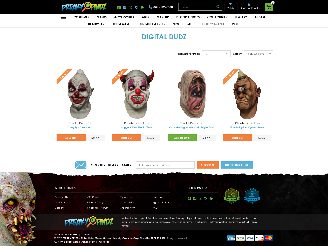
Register (255, 7)
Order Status (127, 202)
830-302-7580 (163, 7)
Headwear (96, 24)
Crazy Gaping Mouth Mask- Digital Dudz (192, 127)
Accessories (124, 17)
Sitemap (87, 234)
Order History (127, 207)
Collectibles (217, 17)
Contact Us (61, 197)
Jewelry (241, 17)
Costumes (81, 17)
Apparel (261, 17)
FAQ (155, 207)
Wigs (145, 17)
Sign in (244, 7)
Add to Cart (182, 137)
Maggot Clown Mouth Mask (136, 127)
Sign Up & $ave (161, 202)
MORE (235, 24)
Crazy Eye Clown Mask (81, 127)
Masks (102, 17)
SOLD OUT (71, 137)
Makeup (163, 17)
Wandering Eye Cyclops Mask (247, 127)
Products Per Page (188, 53)
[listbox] (216, 53)
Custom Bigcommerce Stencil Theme (75, 241)
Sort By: (237, 53)
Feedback (159, 197)
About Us (60, 202)
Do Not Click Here (236, 164)
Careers (59, 207)
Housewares (121, 24)
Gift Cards (93, 197)
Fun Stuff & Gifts (152, 24)
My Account (127, 197)
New (176, 24)
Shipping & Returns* (98, 207)
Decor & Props (188, 17)
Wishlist (230, 7)
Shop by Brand (212, 24)
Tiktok (119, 7)
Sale (190, 24)
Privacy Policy (95, 202)
